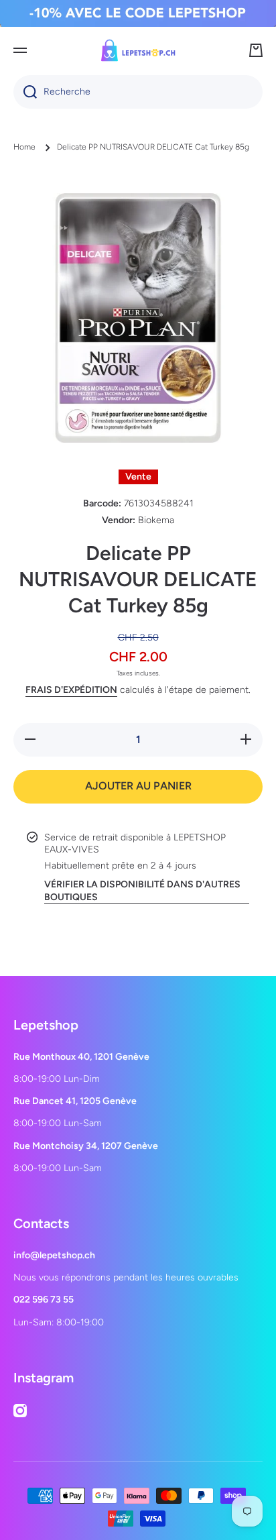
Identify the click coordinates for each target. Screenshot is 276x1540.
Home (24, 147)
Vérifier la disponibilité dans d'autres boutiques (142, 890)
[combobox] (138, 92)
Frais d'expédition (71, 690)
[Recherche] (25, 92)
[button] (256, 50)
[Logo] (138, 50)
